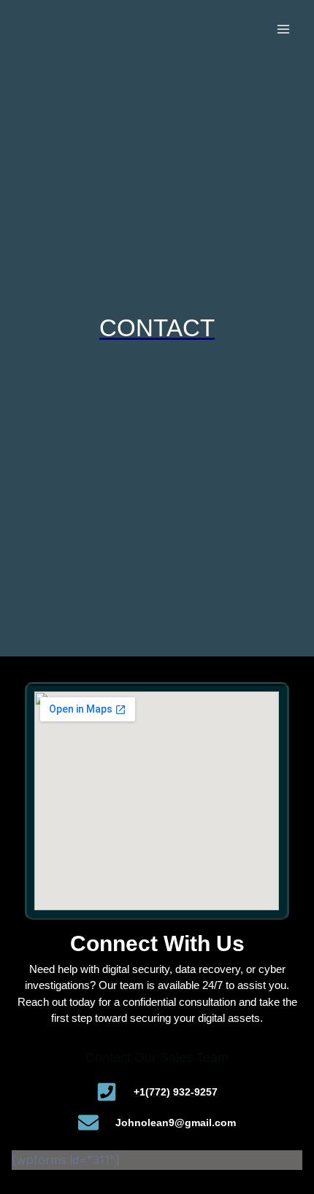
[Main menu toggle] (283, 29)
